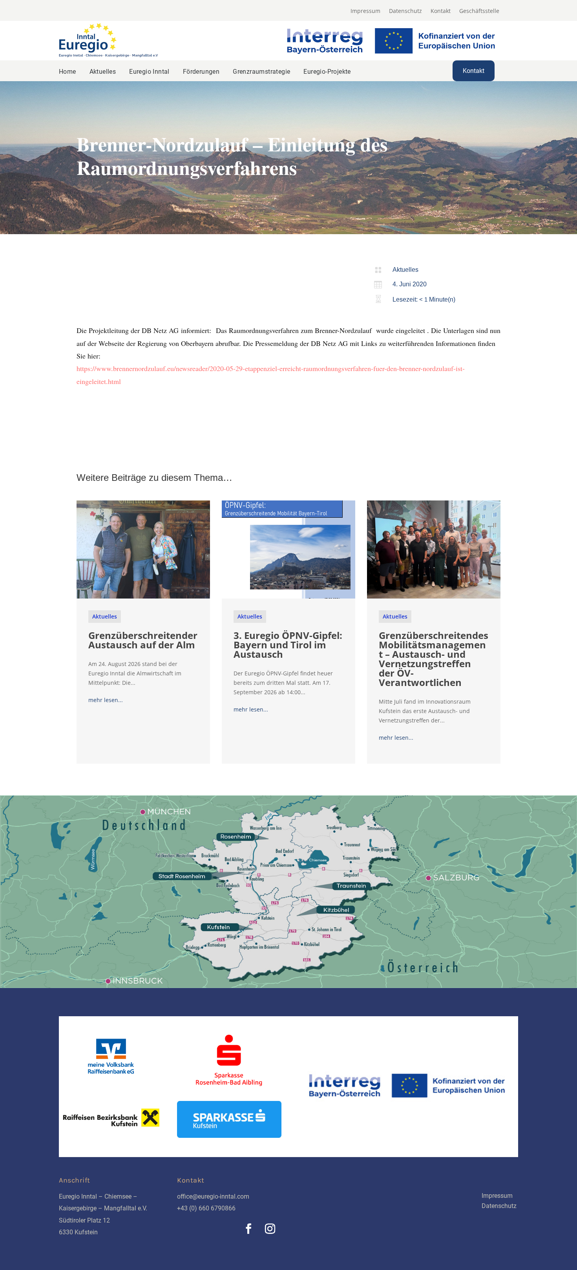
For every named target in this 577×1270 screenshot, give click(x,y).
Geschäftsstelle (479, 11)
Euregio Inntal (149, 71)
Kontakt (441, 11)
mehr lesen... (105, 700)
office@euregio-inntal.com (213, 1196)
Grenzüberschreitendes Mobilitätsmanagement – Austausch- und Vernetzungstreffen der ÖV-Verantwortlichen (433, 659)
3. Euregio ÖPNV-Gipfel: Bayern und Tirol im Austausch (288, 644)
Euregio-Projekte (327, 71)
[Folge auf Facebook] (248, 1229)
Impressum (365, 11)
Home (67, 71)
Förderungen (201, 71)
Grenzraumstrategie (261, 71)
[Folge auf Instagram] (270, 1229)
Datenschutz (405, 11)
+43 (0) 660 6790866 (206, 1208)
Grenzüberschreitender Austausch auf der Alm (142, 640)
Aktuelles (102, 71)
